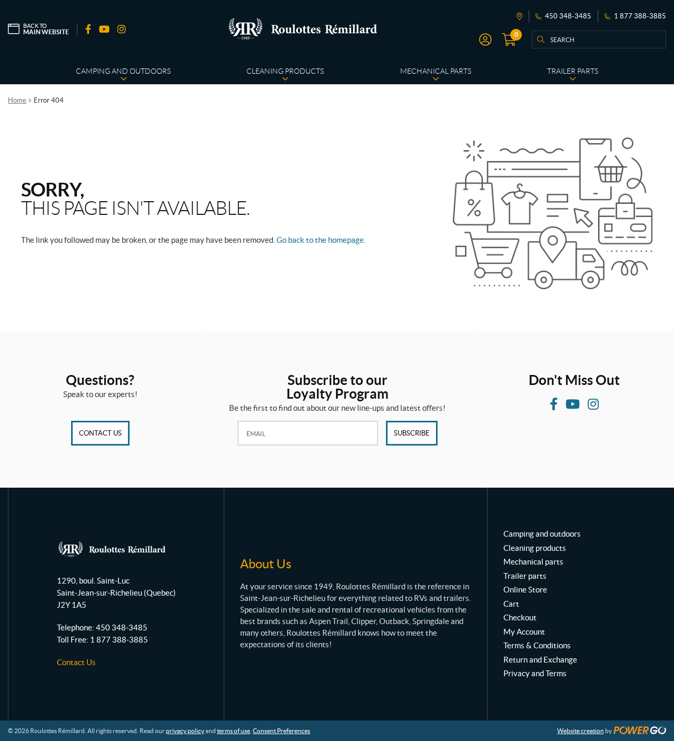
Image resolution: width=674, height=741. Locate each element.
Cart (511, 603)
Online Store (525, 589)
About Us (265, 564)
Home (17, 100)
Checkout (520, 617)
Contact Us (100, 433)
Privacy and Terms (535, 673)
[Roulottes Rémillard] (302, 29)
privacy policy (185, 730)
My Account (524, 631)
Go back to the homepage (320, 239)
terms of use (233, 730)
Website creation (580, 730)
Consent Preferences (281, 730)
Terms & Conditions (537, 645)
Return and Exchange (540, 659)
